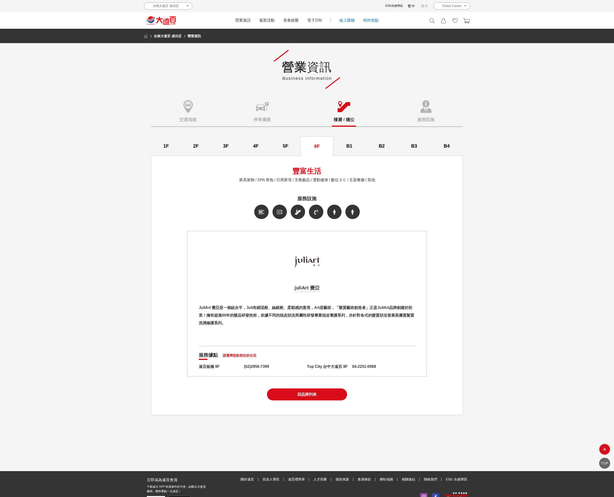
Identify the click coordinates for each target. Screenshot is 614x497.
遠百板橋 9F (209, 366)
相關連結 (408, 479)
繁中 (411, 6)
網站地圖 (386, 479)
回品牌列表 (307, 394)
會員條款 (364, 479)
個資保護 (342, 479)
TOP (604, 463)
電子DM (314, 20)
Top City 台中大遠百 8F (327, 366)
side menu (604, 449)
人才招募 (320, 479)
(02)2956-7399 (256, 366)
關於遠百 (247, 479)
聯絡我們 (430, 479)
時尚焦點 (371, 20)
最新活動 (267, 20)
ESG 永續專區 (456, 479)
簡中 (425, 6)
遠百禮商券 (296, 479)
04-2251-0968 (364, 366)
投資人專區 (271, 479)
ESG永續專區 (394, 5)
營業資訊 (243, 20)
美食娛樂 (291, 20)
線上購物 (347, 20)
